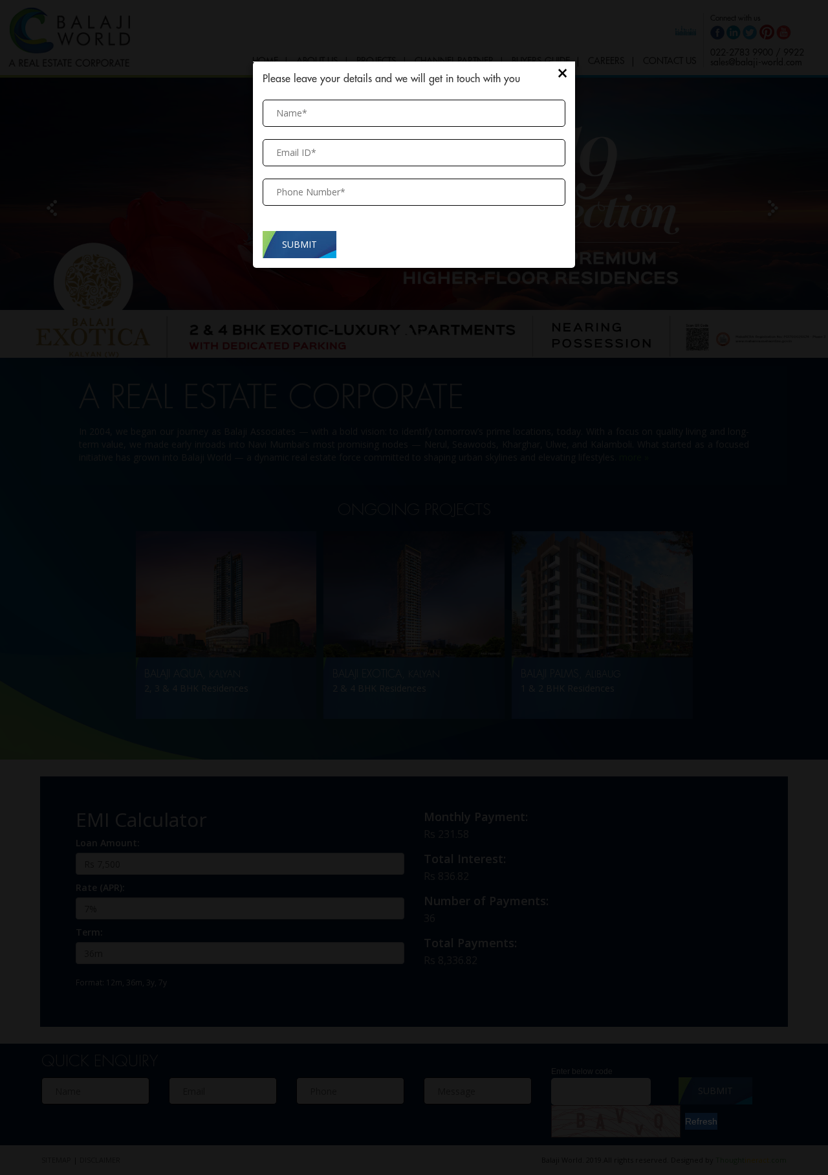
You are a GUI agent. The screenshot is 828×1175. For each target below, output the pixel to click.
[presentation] (414, 192)
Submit (299, 244)
